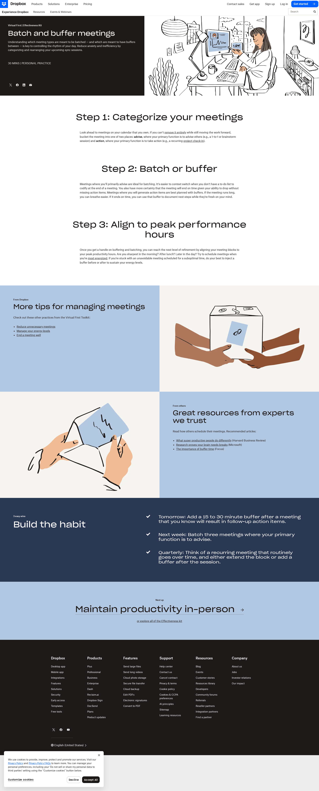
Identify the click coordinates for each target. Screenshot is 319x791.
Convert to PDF (131, 706)
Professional (94, 672)
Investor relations (241, 677)
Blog (198, 666)
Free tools (56, 711)
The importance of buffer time (195, 449)
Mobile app (57, 672)
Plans (90, 711)
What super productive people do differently (203, 440)
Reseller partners (205, 706)
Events (199, 672)
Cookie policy (167, 689)
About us (237, 666)
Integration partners (207, 711)
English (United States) (69, 745)
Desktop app (58, 666)
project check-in (193, 141)
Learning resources (170, 715)
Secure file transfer (134, 683)
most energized (97, 258)
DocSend (92, 706)
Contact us (166, 672)
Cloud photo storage (134, 677)
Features (56, 683)
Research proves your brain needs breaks (202, 444)
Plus (89, 666)
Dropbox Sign (95, 700)
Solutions (56, 689)
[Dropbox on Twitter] (53, 729)
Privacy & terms (168, 683)
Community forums (206, 694)
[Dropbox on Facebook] (61, 729)
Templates (57, 706)
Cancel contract (168, 677)
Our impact (238, 683)
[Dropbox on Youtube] (68, 729)
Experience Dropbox (15, 12)
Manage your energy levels (33, 331)
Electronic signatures (135, 700)
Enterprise (93, 683)
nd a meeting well (29, 335)
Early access (58, 700)
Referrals (201, 700)
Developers (202, 689)
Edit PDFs (128, 694)
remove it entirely (175, 132)
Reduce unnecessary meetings (36, 326)
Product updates (96, 717)
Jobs (234, 672)
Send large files (132, 666)
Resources (39, 11)
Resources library (205, 683)
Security (55, 694)
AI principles (167, 704)
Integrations (57, 677)
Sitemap (164, 709)
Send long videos (133, 672)
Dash (90, 689)
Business (92, 677)
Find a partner (204, 717)
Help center (166, 666)
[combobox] (300, 11)
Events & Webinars (60, 11)
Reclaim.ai (93, 694)
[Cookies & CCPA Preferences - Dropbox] (54, 769)
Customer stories (205, 677)
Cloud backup (131, 689)
